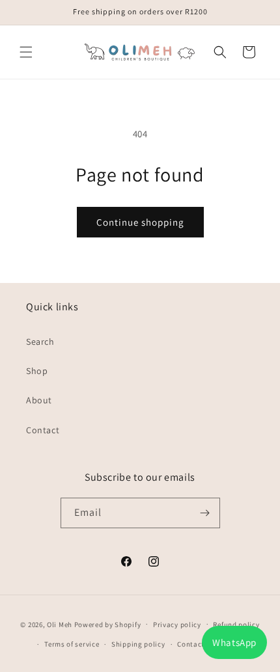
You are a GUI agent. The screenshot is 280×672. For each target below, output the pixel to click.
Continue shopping (140, 222)
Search (40, 341)
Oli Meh (59, 623)
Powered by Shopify (107, 623)
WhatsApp (234, 642)
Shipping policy (138, 644)
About (39, 400)
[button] (26, 52)
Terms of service (71, 644)
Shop (37, 371)
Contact (42, 430)
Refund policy (236, 624)
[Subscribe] (205, 513)
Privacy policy (177, 624)
